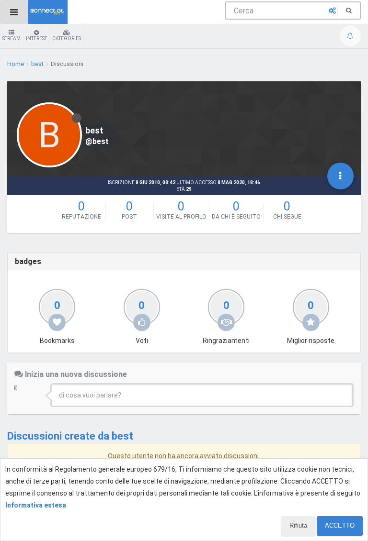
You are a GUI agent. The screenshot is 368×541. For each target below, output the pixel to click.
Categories (66, 38)
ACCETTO (340, 525)
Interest (36, 38)
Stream (11, 38)
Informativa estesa (35, 505)
